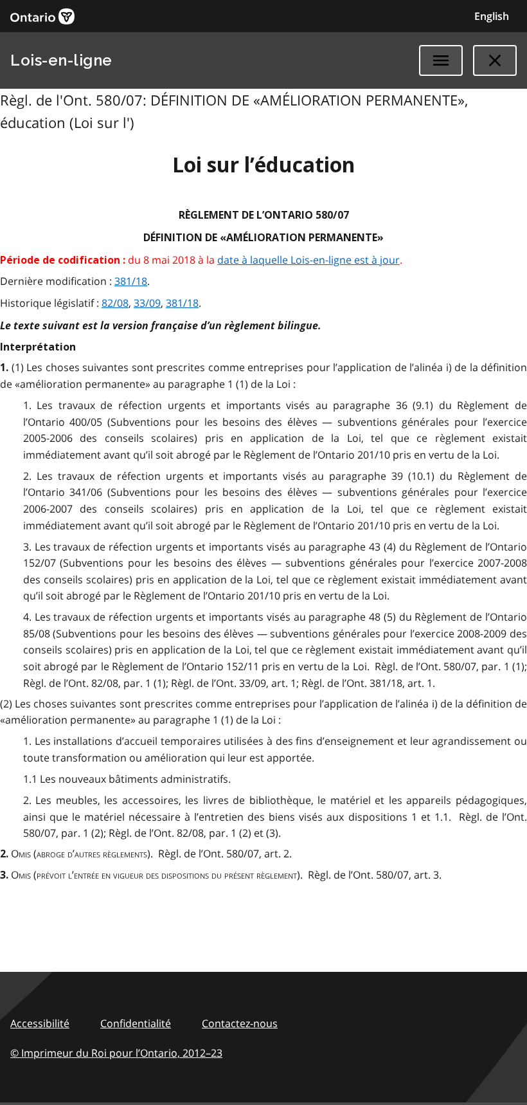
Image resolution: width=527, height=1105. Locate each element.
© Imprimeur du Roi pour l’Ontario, (116, 1053)
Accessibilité (39, 1023)
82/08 (115, 303)
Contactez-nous (240, 1023)
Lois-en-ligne (61, 60)
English (491, 16)
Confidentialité (135, 1023)
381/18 (130, 281)
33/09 (147, 303)
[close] (495, 60)
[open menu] (441, 60)
